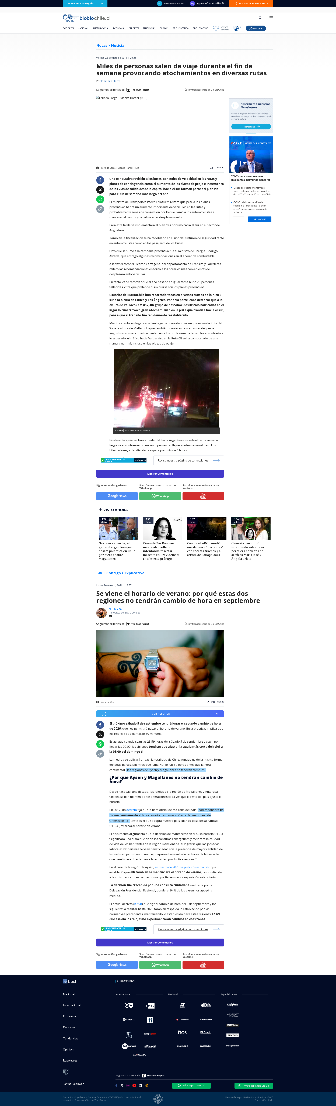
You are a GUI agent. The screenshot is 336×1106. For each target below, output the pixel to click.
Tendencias (149, 28)
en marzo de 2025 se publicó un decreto (182, 867)
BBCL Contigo (200, 28)
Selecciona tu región (80, 3)
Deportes (134, 28)
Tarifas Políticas (72, 1083)
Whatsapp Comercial (194, 1085)
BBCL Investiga (181, 28)
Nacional (83, 28)
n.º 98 (138, 904)
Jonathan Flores (110, 81)
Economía (118, 28)
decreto (131, 810)
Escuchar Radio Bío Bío (252, 3)
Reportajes (70, 1060)
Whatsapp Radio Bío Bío (256, 1085)
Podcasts (68, 28)
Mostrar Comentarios (160, 473)
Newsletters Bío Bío (174, 3)
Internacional (101, 28)
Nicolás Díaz (116, 609)
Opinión (164, 28)
